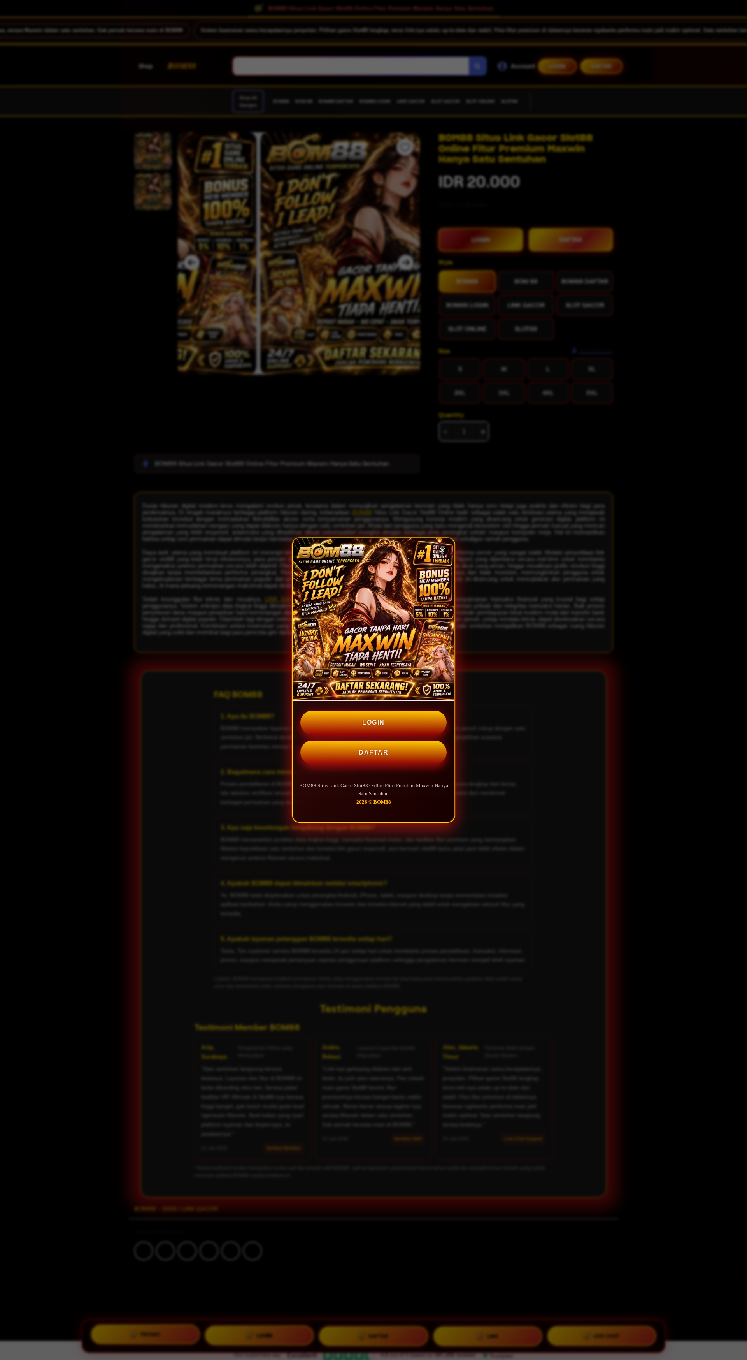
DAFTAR (373, 752)
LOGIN (373, 722)
